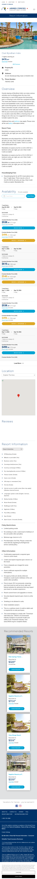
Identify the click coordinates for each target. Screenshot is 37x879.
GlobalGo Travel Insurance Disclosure (12, 839)
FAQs (27, 811)
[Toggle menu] (34, 9)
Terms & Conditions (14, 827)
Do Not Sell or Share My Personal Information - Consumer (18, 835)
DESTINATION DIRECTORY (21, 814)
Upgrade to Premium (7, 4)
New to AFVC (21, 2)
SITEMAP (21, 811)
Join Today (11, 2)
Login (3, 2)
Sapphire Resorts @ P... (16, 774)
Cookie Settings (18, 872)
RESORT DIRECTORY (7, 814)
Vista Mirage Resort (15, 735)
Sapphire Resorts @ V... (16, 696)
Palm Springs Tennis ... (16, 657)
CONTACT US (13, 811)
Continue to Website (18, 876)
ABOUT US (4, 811)
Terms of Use (24, 827)
